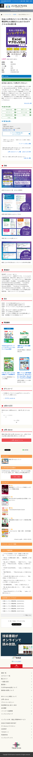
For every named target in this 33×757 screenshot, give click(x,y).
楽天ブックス (24, 109)
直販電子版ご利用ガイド (8, 130)
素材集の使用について (7, 690)
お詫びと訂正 (25, 151)
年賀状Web (4, 734)
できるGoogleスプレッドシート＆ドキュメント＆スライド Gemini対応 (8, 347)
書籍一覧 (3, 673)
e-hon (9, 117)
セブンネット (9, 112)
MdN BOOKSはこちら (16, 10)
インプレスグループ (7, 714)
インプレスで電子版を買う (16, 133)
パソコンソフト (7, 14)
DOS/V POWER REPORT (8, 723)
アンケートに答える (24, 143)
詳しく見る (17, 476)
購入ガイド (4, 678)
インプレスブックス (7, 737)
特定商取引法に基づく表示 (9, 705)
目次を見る (27, 103)
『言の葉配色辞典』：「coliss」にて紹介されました (16, 584)
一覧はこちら (28, 615)
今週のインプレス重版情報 (9, 601)
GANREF (4, 729)
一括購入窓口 (26, 158)
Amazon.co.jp (9, 109)
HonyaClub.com (8, 115)
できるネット (5, 732)
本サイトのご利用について (9, 696)
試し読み (6, 76)
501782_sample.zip (10, 398)
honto (24, 115)
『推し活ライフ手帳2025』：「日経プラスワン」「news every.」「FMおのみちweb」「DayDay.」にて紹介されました (17, 563)
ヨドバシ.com (24, 112)
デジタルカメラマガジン (8, 726)
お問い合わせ (5, 699)
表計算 (14, 14)
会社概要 (3, 708)
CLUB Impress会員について (9, 687)
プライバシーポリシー (7, 702)
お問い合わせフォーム (13, 151)
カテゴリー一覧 (5, 676)
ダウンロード (8, 79)
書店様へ (3, 684)
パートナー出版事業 (7, 711)
